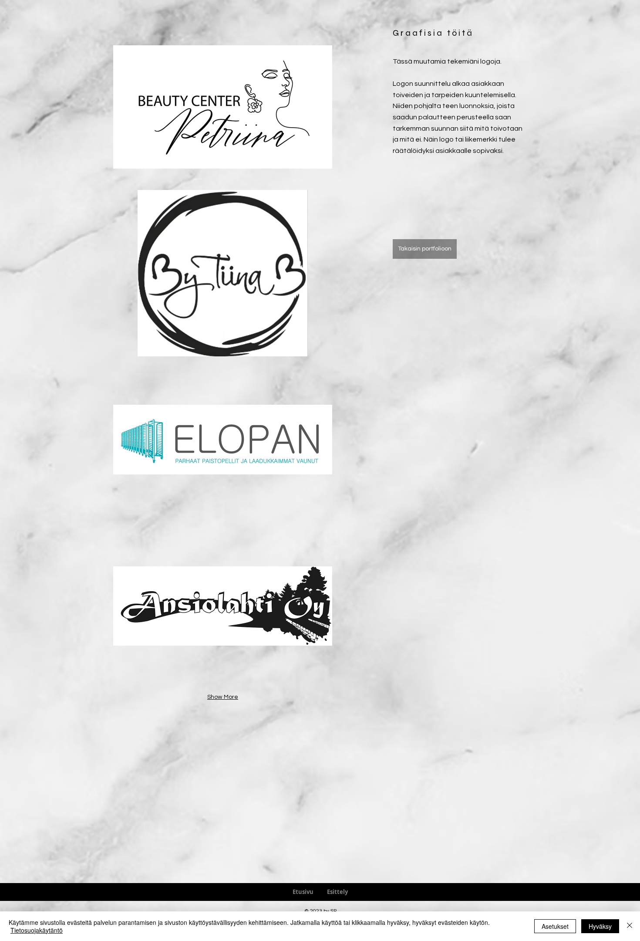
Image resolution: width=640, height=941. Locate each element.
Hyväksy (600, 926)
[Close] (629, 926)
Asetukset (555, 926)
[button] (222, 107)
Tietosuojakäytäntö (36, 930)
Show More (222, 697)
